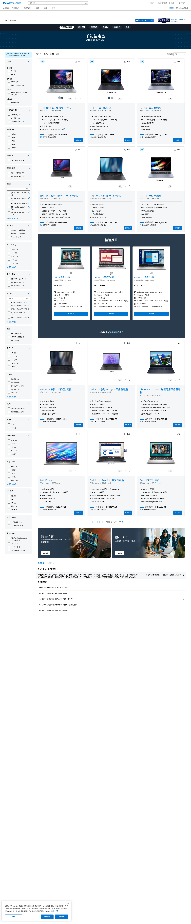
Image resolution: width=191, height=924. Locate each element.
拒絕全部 (47, 916)
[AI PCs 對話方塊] (19, 114)
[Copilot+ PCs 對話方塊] (23, 121)
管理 (13, 916)
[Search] (27, 189)
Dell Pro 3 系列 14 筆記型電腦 (55, 389)
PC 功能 (9, 374)
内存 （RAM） (12, 245)
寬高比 (9, 420)
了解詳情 (119, 553)
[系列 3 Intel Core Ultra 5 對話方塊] (29, 212)
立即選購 (45, 553)
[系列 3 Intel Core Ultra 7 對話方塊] (29, 207)
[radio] (59, 98)
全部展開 (41, 563)
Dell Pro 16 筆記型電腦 (144, 277)
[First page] (93, 522)
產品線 (9, 62)
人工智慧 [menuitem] (6, 8)
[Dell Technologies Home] (12, 3)
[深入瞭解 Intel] (163, 20)
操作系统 (10, 225)
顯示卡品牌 (11, 274)
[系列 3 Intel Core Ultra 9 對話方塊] (29, 203)
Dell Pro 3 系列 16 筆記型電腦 (105, 196)
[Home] (6, 20)
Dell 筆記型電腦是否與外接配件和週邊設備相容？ (56, 599)
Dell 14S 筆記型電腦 (150, 108)
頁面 (107, 522)
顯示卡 (9, 294)
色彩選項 (10, 491)
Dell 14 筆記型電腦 (62, 277)
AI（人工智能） (12, 110)
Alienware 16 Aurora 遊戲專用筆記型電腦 (160, 391)
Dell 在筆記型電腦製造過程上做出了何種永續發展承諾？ (58, 605)
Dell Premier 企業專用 (181, 8)
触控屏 (9, 404)
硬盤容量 (10, 348)
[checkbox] (12, 70)
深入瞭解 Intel (174, 21)
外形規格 (10, 155)
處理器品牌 (11, 168)
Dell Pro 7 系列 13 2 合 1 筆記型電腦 (59, 196)
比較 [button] (78, 62)
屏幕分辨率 (11, 462)
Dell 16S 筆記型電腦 (100, 108)
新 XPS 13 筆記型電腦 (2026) (55, 108)
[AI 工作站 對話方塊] (21, 118)
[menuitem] (16, 8)
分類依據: (170, 54)
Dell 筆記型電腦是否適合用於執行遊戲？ (53, 610)
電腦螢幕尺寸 (11, 129)
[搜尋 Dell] (85, 2)
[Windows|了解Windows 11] (145, 20)
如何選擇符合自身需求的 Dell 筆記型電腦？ (54, 588)
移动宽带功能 (11, 517)
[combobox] (58, 3)
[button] (152, 3)
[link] (162, 3)
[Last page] (129, 522)
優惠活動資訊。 (116, 332)
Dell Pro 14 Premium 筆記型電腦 (107, 480)
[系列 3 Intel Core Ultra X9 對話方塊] (29, 193)
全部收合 (50, 563)
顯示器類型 (11, 436)
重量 (8, 329)
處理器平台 (11, 533)
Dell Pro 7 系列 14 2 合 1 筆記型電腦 (109, 389)
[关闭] (68, 903)
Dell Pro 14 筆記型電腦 (104, 277)
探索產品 (78, 140)
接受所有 (62, 916)
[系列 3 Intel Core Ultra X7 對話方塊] (29, 198)
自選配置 (71, 313)
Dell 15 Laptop (47, 480)
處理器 (9, 184)
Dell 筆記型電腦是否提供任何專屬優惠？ (53, 593)
